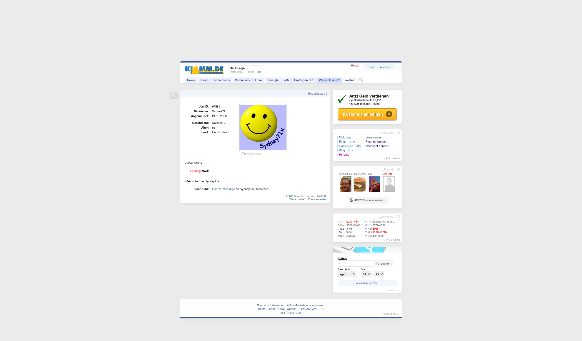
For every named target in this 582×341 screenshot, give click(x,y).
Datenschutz (277, 305)
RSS (321, 309)
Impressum (318, 305)
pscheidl (351, 235)
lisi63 (349, 228)
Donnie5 (378, 235)
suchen (385, 263)
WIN (286, 80)
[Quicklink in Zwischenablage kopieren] (174, 96)
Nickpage (345, 137)
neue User (394, 290)
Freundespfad (317, 93)
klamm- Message (223, 189)
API (314, 309)
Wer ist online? (297, 199)
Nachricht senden (377, 146)
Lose (258, 80)
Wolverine (379, 225)
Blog (342, 150)
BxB (375, 228)
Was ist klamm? (329, 80)
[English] (357, 66)
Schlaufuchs (221, 80)
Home (262, 309)
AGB (290, 305)
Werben (350, 80)
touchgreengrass (383, 221)
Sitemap (262, 305)
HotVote (344, 154)
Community (242, 80)
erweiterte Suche (366, 283)
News (191, 80)
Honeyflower (353, 225)
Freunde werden (317, 199)
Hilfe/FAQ (304, 309)
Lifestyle (273, 80)
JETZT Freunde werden (369, 200)
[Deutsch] (353, 66)
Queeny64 (352, 221)
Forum (204, 80)
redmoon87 (380, 232)
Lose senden (374, 137)
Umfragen (303, 80)
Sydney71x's (386, 133)
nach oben (389, 314)
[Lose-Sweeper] (361, 81)
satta (349, 232)
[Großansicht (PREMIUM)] (242, 153)
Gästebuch (346, 146)
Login (371, 67)
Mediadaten (302, 305)
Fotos (342, 141)
